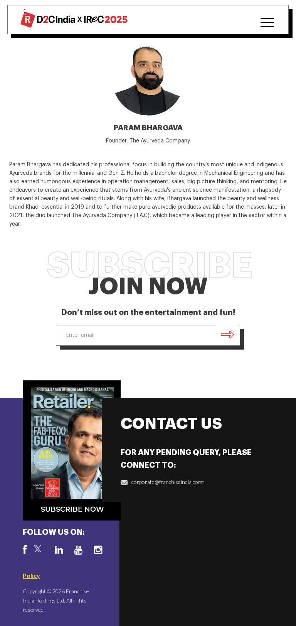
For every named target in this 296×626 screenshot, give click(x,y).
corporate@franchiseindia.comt (167, 482)
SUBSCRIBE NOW (72, 509)
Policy (31, 575)
